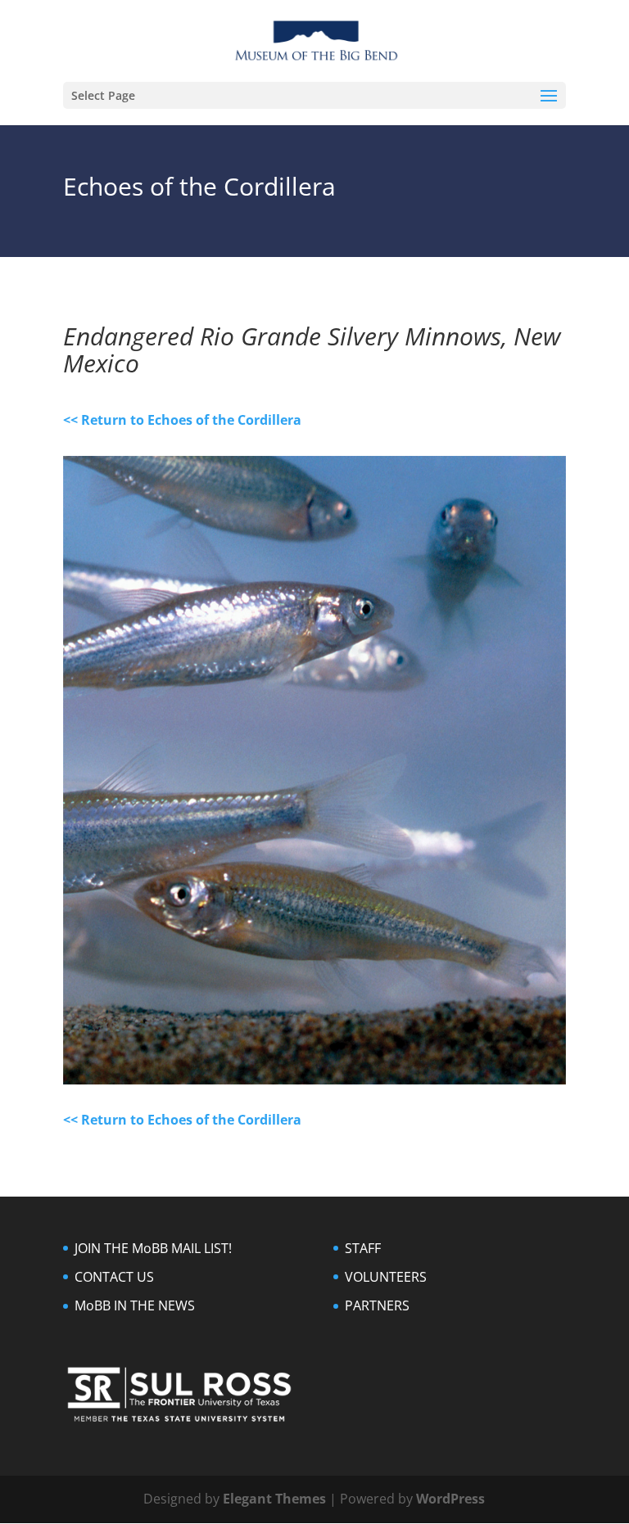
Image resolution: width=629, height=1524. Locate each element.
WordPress (450, 1499)
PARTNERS (377, 1305)
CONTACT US (114, 1277)
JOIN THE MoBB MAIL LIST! (153, 1248)
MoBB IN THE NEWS (135, 1305)
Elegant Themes (274, 1499)
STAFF (363, 1248)
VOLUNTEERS (386, 1277)
